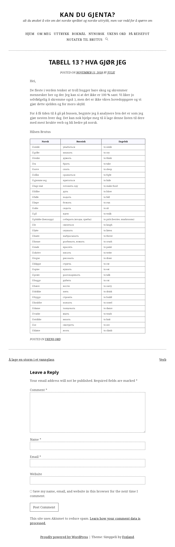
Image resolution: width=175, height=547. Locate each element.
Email (35, 457)
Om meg (44, 34)
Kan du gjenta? (87, 14)
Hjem (29, 34)
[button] (107, 39)
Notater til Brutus (84, 39)
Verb (162, 359)
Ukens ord (116, 34)
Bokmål (79, 34)
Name (35, 439)
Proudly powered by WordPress (64, 537)
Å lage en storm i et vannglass (31, 359)
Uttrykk (61, 34)
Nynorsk (96, 34)
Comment (38, 390)
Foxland (128, 537)
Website (36, 474)
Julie (111, 72)
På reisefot (139, 34)
